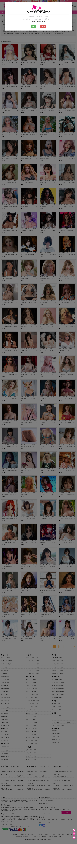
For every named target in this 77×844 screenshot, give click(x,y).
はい (33, 27)
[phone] (74, 830)
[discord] (74, 837)
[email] (74, 833)
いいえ (43, 27)
